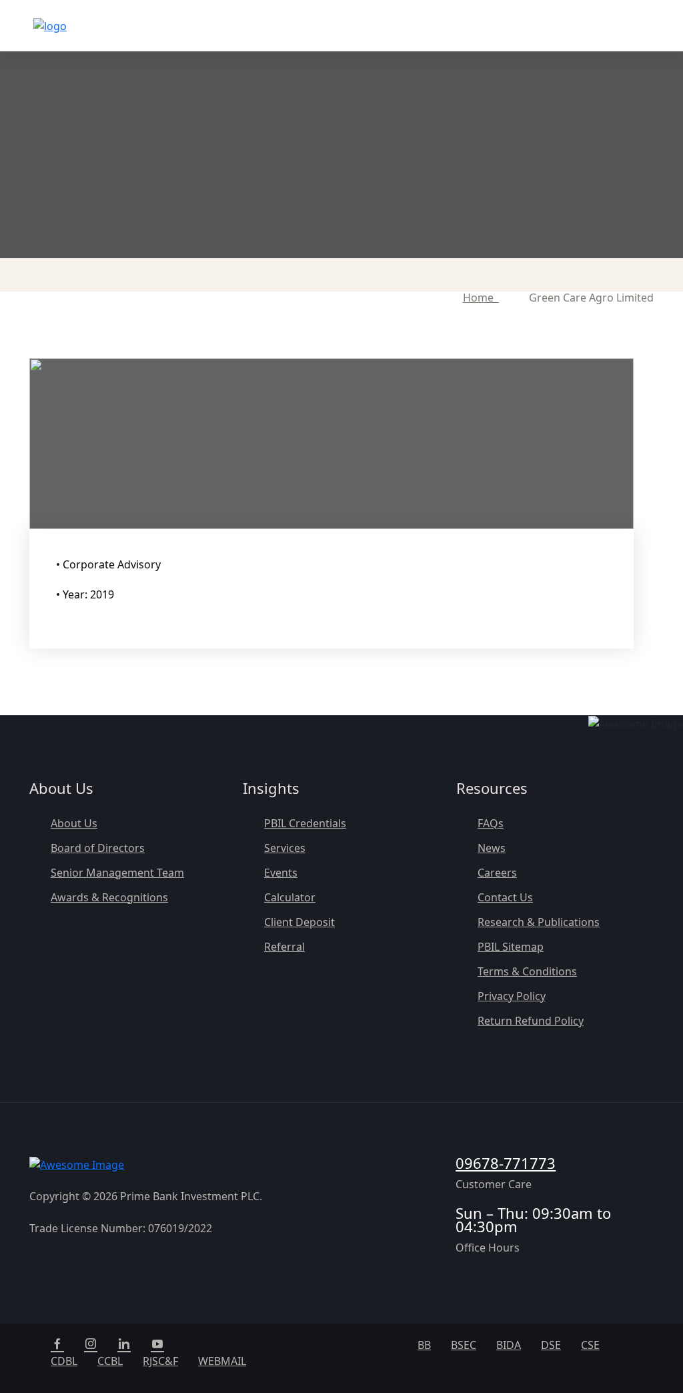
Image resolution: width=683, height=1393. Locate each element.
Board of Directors (98, 848)
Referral (284, 946)
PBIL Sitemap (511, 946)
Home (481, 297)
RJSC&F (160, 1361)
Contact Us (505, 897)
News (492, 848)
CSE (590, 1345)
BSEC (463, 1345)
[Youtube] (157, 1345)
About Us (74, 823)
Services (284, 848)
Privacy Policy (512, 996)
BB (424, 1345)
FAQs (491, 823)
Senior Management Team (117, 872)
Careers (497, 872)
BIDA (508, 1345)
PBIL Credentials (305, 823)
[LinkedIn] (124, 1345)
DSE (551, 1345)
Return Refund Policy (531, 1020)
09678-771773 (506, 1163)
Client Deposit (299, 922)
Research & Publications (539, 922)
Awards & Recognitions (109, 897)
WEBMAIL (222, 1361)
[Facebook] (57, 1345)
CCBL (110, 1361)
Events (280, 872)
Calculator (289, 897)
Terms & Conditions (527, 971)
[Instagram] (90, 1345)
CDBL (64, 1361)
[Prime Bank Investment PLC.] (50, 26)
